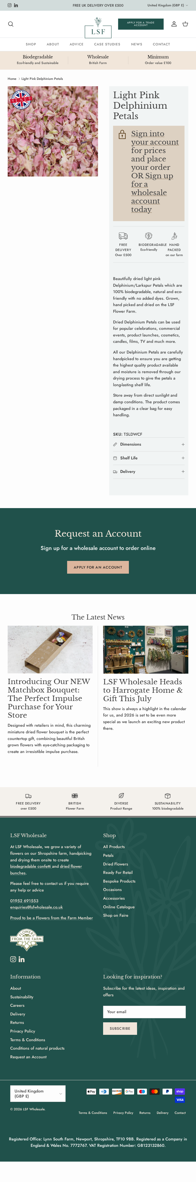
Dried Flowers (115, 864)
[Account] (173, 24)
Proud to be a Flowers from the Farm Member (51, 918)
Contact (161, 44)
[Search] (11, 24)
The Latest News (98, 617)
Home (12, 78)
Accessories (114, 898)
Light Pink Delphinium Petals (42, 78)
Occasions (112, 889)
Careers (17, 1005)
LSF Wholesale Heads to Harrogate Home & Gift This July (143, 690)
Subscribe (120, 1028)
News (136, 44)
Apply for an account (98, 567)
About (53, 44)
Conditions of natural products (37, 1048)
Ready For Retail (118, 872)
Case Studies (107, 44)
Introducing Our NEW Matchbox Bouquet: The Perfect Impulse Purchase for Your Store (49, 698)
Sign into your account (155, 137)
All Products (114, 847)
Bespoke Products (119, 881)
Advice (76, 44)
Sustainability (21, 997)
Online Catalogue (119, 907)
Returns (17, 1022)
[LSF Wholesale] (98, 28)
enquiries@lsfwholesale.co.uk (36, 907)
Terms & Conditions (27, 1040)
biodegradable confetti (31, 866)
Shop (31, 44)
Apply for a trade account (141, 24)
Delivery (17, 1014)
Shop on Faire (115, 915)
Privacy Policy (22, 1031)
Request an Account (28, 1057)
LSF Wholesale (33, 1109)
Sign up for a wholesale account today (152, 192)
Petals (108, 855)
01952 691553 (24, 901)
